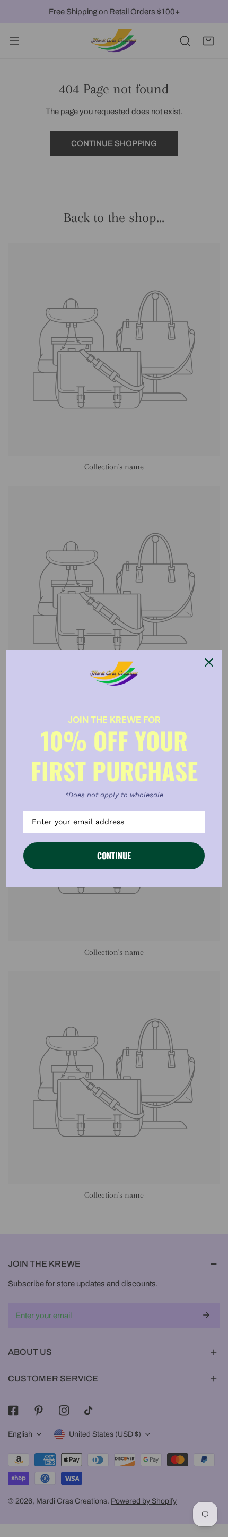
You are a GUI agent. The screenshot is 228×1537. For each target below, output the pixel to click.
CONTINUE (114, 855)
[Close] (209, 662)
